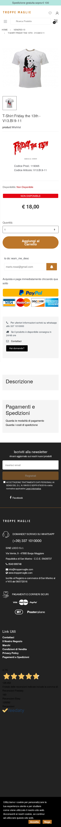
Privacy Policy (10, 653)
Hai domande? (16, 348)
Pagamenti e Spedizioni (15, 657)
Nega (47, 822)
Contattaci (15, 341)
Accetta (34, 822)
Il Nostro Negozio (12, 641)
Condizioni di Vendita (14, 649)
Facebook (18, 497)
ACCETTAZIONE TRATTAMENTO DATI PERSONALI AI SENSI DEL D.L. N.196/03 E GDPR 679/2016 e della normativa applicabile (30, 485)
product (6, 127)
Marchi (6, 645)
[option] (30, 68)
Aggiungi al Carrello (31, 242)
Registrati (30, 476)
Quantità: (8, 222)
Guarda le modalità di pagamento (25, 420)
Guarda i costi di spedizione (22, 425)
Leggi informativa (33, 488)
